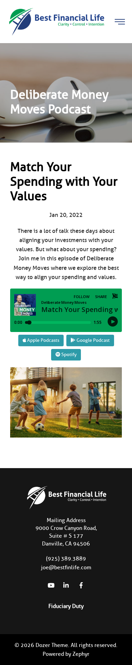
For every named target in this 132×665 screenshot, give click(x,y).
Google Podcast (92, 340)
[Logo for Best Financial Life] (56, 21)
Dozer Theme (52, 645)
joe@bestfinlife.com (66, 567)
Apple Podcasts (42, 340)
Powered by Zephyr (66, 654)
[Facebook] (80, 585)
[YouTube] (51, 585)
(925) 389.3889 (66, 558)
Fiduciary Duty (66, 606)
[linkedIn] (66, 585)
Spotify (68, 354)
